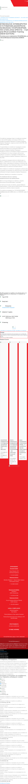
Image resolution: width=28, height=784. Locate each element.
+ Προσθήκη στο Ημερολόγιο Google (7, 330)
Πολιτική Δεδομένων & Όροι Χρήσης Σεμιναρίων (14, 614)
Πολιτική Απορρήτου (14, 610)
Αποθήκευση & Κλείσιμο (5, 783)
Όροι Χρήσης (14, 611)
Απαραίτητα (4, 683)
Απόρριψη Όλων (3, 651)
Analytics (3, 689)
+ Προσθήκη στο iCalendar (20, 330)
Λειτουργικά (4, 686)
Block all (3, 680)
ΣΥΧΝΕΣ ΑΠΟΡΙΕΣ (14, 629)
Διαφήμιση (4, 692)
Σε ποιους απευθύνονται (14, 626)
